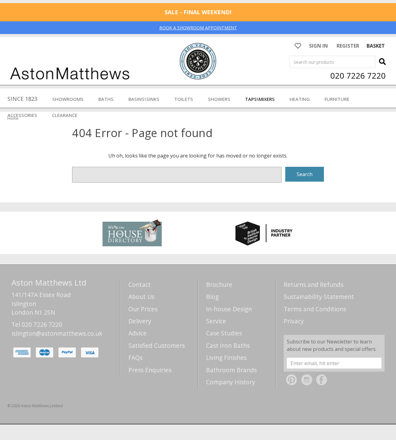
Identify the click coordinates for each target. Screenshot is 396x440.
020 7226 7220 (358, 75)
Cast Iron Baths (228, 345)
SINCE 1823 (22, 98)
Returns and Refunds (313, 284)
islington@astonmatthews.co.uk (56, 333)
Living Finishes (226, 357)
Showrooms (68, 99)
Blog (212, 296)
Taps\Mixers (260, 99)
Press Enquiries (149, 370)
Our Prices (142, 309)
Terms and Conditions (315, 309)
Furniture (337, 99)
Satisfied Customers (156, 345)
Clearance (64, 115)
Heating (300, 99)
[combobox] (332, 62)
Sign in (318, 45)
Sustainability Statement (319, 296)
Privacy (294, 321)
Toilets (183, 99)
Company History (230, 382)
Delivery (139, 321)
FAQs (135, 357)
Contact (139, 284)
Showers (219, 99)
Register (348, 45)
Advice (137, 333)
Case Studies (224, 333)
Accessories (22, 115)
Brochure (219, 284)
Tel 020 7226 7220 (36, 324)
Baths (106, 99)
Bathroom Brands (231, 370)
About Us (141, 296)
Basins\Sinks (143, 99)
